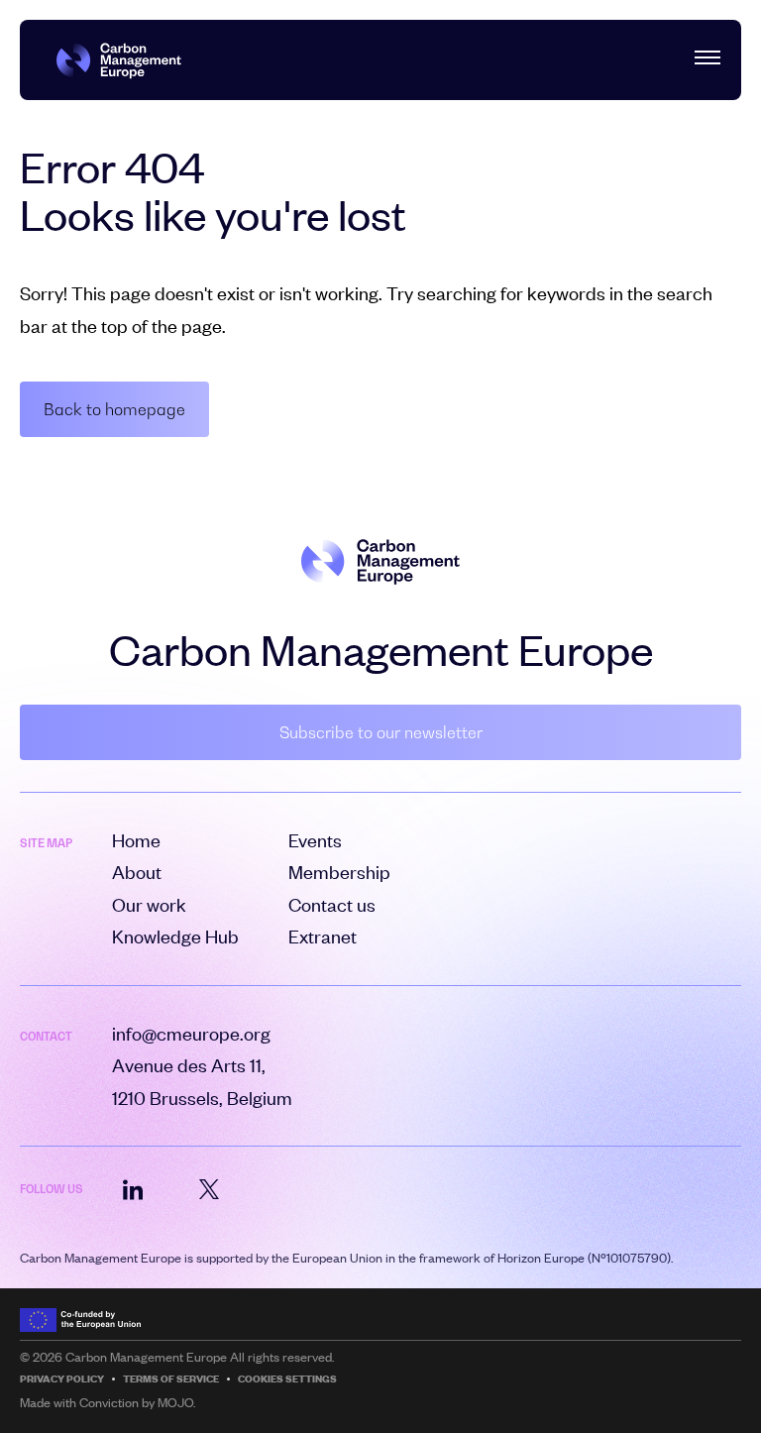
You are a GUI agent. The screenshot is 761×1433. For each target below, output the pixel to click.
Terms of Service (171, 1379)
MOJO (175, 1402)
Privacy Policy (62, 1379)
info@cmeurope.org (191, 1033)
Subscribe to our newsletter (381, 732)
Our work (149, 904)
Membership (339, 871)
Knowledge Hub (175, 936)
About (137, 871)
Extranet (322, 936)
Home (136, 839)
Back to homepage (114, 409)
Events (315, 839)
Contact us (332, 904)
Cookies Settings (287, 1379)
